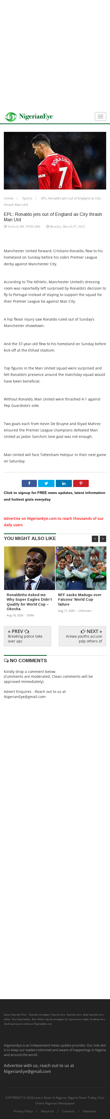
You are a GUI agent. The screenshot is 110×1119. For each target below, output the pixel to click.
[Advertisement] (55, 55)
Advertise (89, 1111)
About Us (47, 1111)
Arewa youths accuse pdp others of (84, 638)
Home (9, 198)
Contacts (68, 1111)
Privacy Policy (23, 1111)
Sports (27, 198)
